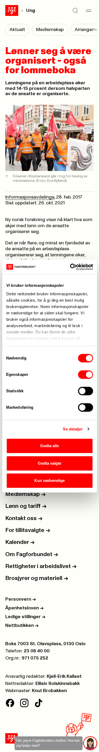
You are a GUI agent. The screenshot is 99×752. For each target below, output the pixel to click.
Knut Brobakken (49, 690)
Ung (30, 10)
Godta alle (49, 445)
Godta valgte (49, 463)
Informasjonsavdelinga (29, 197)
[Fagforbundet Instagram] (24, 703)
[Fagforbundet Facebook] (10, 703)
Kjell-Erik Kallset (64, 676)
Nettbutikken (22, 625)
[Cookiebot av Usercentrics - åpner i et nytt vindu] (70, 266)
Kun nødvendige (49, 480)
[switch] (85, 374)
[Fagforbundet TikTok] (38, 703)
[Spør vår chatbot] (90, 743)
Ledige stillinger (25, 616)
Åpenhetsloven (24, 608)
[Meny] (88, 10)
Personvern (20, 599)
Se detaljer (73, 429)
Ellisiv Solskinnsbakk (57, 683)
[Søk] (75, 10)
